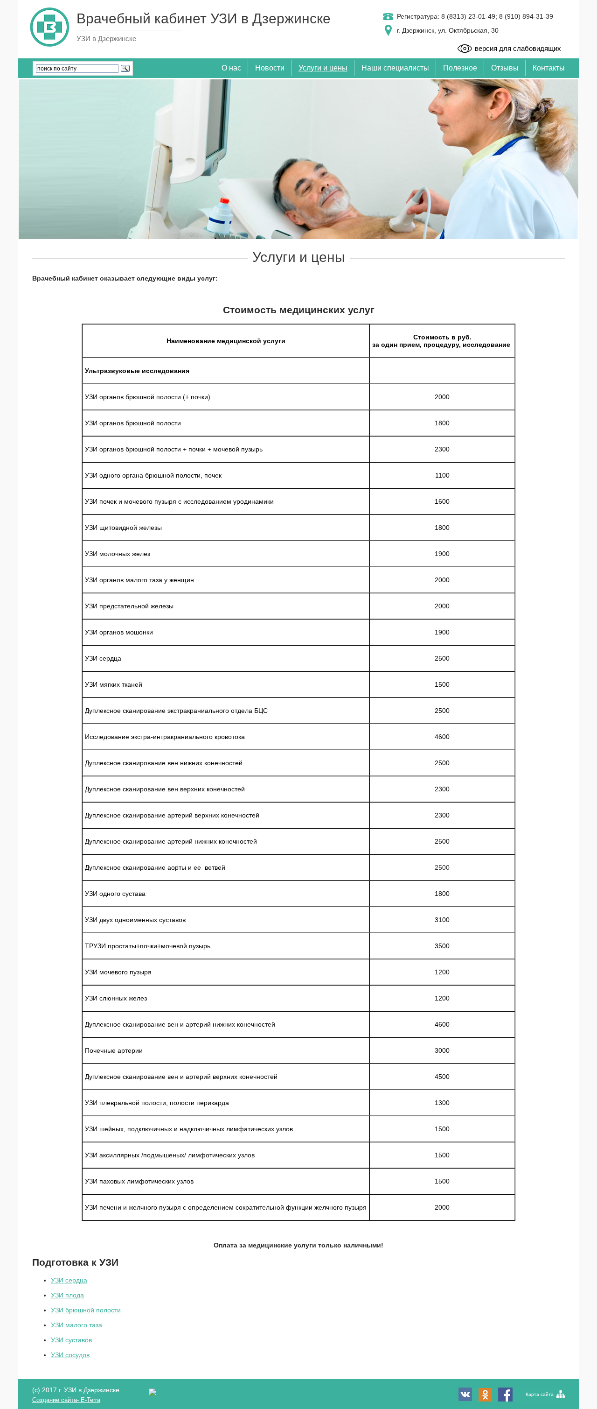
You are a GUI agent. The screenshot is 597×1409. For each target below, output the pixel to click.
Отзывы (505, 68)
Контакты (549, 68)
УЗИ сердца (69, 1280)
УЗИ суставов (71, 1340)
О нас (231, 68)
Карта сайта (540, 1394)
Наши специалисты (395, 68)
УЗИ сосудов (70, 1355)
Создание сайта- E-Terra (66, 1399)
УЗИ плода (67, 1295)
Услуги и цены (322, 68)
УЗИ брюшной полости (86, 1310)
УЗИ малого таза (76, 1325)
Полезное (460, 68)
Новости (270, 68)
